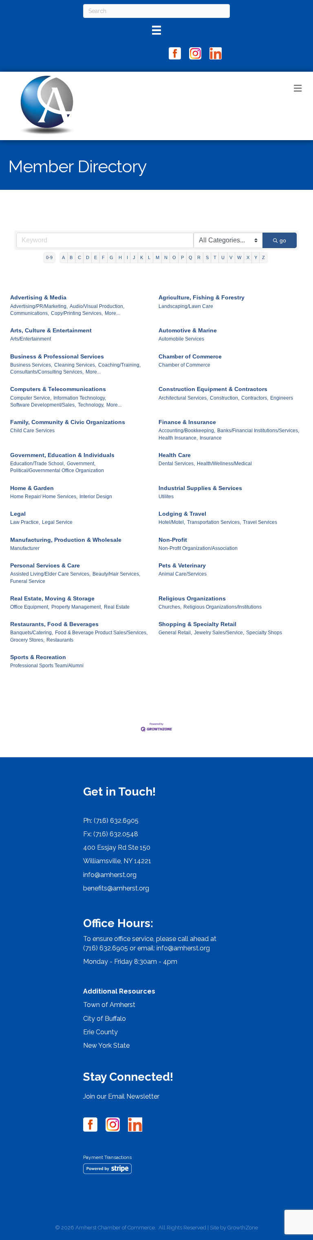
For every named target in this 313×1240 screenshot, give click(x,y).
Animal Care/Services (183, 574)
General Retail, (175, 632)
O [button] (174, 257)
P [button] (182, 257)
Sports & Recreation (38, 657)
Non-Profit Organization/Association (198, 548)
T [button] (215, 257)
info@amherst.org (110, 875)
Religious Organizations (192, 598)
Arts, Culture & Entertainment (51, 330)
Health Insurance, (178, 438)
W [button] (239, 257)
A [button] (63, 257)
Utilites (166, 496)
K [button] (141, 257)
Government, (81, 463)
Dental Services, (177, 463)
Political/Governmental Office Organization (57, 470)
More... (112, 313)
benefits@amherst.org (116, 888)
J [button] (134, 257)
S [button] (207, 257)
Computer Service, (30, 398)
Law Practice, (25, 522)
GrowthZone (242, 1228)
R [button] (199, 257)
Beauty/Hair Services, (116, 574)
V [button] (230, 257)
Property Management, (76, 607)
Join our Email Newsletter (121, 1096)
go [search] (283, 240)
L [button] (149, 257)
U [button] (223, 257)
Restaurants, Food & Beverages (54, 624)
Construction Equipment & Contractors (213, 389)
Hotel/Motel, (172, 522)
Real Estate (117, 607)
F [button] (103, 257)
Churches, (170, 607)
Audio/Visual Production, (97, 306)
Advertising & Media (38, 297)
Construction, (224, 398)
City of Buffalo (104, 1018)
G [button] (111, 257)
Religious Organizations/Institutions (222, 607)
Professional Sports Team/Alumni (47, 665)
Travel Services (260, 522)
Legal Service (57, 522)
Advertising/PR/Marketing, (39, 306)
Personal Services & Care (45, 565)
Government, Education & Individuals (62, 455)
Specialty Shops (264, 632)
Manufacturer (25, 548)
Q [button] (190, 257)
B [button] (71, 257)
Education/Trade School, (37, 463)
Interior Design (95, 496)
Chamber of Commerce (190, 356)
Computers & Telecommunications (58, 389)
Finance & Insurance (187, 422)
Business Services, (31, 365)
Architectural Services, (183, 398)
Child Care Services (32, 430)
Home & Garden (32, 488)
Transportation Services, (214, 522)
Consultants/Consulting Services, (47, 372)
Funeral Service (27, 581)
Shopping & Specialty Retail (197, 624)
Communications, (29, 313)
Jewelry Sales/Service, (219, 632)
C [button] (79, 257)
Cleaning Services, (75, 365)
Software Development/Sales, (43, 405)
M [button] (157, 257)
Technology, (91, 405)
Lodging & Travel (182, 513)
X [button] (248, 257)
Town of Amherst (109, 1005)
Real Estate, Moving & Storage (52, 598)
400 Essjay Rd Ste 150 (116, 847)
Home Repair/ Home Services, (43, 496)
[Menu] (156, 30)
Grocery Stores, (27, 640)
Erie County (100, 1032)
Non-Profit (173, 539)
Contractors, (254, 398)
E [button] (95, 257)
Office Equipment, (29, 607)
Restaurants (59, 640)
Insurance (211, 438)
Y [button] (255, 257)
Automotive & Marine (188, 330)
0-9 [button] (49, 257)
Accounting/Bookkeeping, (187, 430)
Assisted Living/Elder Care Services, (50, 574)
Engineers (281, 398)
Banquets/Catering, (31, 632)
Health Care (175, 455)
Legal (18, 513)
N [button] (166, 257)
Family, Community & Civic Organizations (67, 422)
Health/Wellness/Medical (224, 463)
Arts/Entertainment (30, 339)
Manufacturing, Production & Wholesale (65, 539)
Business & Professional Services (57, 356)
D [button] (87, 257)
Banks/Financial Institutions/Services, (258, 430)
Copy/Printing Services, (77, 313)
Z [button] (263, 257)
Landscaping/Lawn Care (186, 306)
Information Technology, (79, 398)
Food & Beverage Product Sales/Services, (101, 632)
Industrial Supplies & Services (200, 488)
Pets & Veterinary (182, 565)
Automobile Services (181, 339)
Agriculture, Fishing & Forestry (202, 297)
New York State (106, 1045)
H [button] (120, 257)
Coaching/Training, (119, 365)
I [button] (127, 257)
